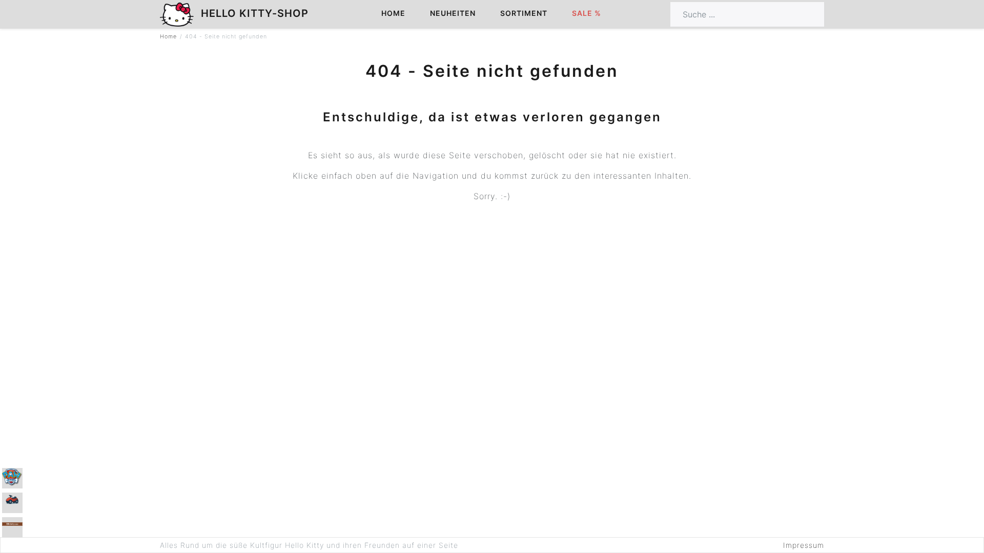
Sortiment (523, 13)
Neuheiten (453, 13)
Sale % (586, 13)
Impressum (803, 545)
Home (393, 13)
